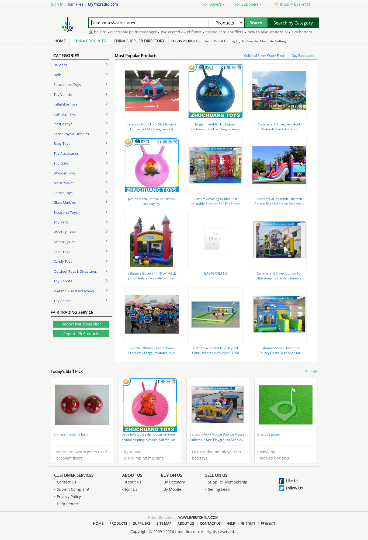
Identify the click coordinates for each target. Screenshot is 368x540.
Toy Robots (63, 281)
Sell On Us (216, 475)
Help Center (67, 503)
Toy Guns (61, 163)
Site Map (164, 523)
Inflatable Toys (65, 104)
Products (118, 523)
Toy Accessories (66, 153)
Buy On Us (171, 475)
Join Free (76, 4)
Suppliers (142, 523)
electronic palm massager (124, 31)
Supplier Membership (228, 482)
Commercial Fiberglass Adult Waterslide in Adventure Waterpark (279, 129)
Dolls (57, 74)
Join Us (131, 489)
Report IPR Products (81, 333)
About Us (132, 475)
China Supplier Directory (139, 40)
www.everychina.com (198, 517)
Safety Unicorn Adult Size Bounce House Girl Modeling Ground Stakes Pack (151, 129)
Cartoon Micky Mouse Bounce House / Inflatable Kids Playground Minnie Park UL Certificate (217, 437)
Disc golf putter (268, 434)
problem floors (69, 458)
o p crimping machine (144, 458)
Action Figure (64, 241)
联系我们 (268, 523)
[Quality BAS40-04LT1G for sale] (215, 248)
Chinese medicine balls (71, 434)
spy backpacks (303, 55)
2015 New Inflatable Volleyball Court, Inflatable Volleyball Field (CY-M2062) (215, 353)
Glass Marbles (65, 202)
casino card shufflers (215, 31)
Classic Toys (63, 192)
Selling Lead (219, 489)
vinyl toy (267, 451)
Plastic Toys (63, 123)
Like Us (292, 480)
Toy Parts (61, 222)
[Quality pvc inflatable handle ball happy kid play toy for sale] (152, 190)
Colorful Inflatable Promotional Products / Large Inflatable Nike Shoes (151, 353)
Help (231, 523)
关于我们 (248, 523)
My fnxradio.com (103, 4)
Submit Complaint (73, 489)
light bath (133, 451)
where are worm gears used (81, 451)
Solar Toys (62, 251)
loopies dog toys (274, 458)
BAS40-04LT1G (215, 273)
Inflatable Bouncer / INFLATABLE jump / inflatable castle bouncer (151, 275)
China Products (90, 40)
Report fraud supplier (81, 324)
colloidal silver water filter (264, 55)
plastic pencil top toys (220, 41)
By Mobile (172, 489)
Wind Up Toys (65, 232)
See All (311, 371)
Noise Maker (64, 182)
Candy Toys (63, 261)
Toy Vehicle (63, 94)
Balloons (60, 64)
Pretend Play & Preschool (74, 291)
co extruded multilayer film (216, 451)
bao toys (199, 458)
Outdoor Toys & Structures (75, 271)
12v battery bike (297, 31)
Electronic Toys (66, 212)
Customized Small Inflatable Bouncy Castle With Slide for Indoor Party (279, 353)
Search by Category (293, 23)
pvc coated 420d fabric (172, 31)
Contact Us (66, 482)
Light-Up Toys (65, 114)
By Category (174, 482)
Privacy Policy (69, 496)
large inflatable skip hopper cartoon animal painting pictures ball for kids (215, 129)
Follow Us (294, 487)
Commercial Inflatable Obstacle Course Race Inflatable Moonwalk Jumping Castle (279, 204)
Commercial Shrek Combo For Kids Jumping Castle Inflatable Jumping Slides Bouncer (279, 278)
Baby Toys (62, 143)
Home (60, 40)
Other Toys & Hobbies (71, 133)
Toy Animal (62, 300)
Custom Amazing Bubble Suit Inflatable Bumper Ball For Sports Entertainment (215, 204)
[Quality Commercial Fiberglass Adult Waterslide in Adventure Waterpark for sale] (279, 116)
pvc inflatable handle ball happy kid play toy (151, 201)
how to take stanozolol (258, 31)
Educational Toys (67, 84)
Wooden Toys (65, 173)
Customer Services (73, 475)
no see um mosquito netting (264, 41)
